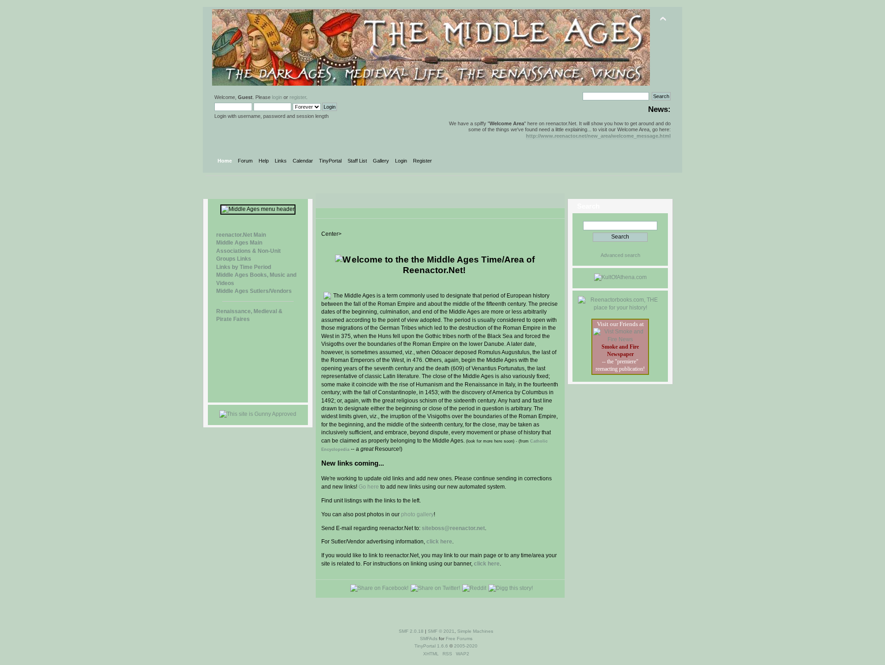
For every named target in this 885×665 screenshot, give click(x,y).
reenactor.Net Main (241, 235)
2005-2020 (466, 645)
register (297, 97)
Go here (369, 487)
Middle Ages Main (239, 242)
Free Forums (459, 638)
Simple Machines (475, 631)
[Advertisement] (438, 190)
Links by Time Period (243, 267)
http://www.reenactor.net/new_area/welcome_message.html (598, 136)
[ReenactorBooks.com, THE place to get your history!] (620, 307)
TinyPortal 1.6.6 (431, 645)
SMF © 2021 (441, 631)
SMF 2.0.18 (411, 631)
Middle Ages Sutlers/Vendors (254, 291)
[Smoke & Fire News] (620, 339)
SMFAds (428, 638)
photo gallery (417, 514)
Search (588, 206)
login (277, 97)
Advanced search (620, 255)
